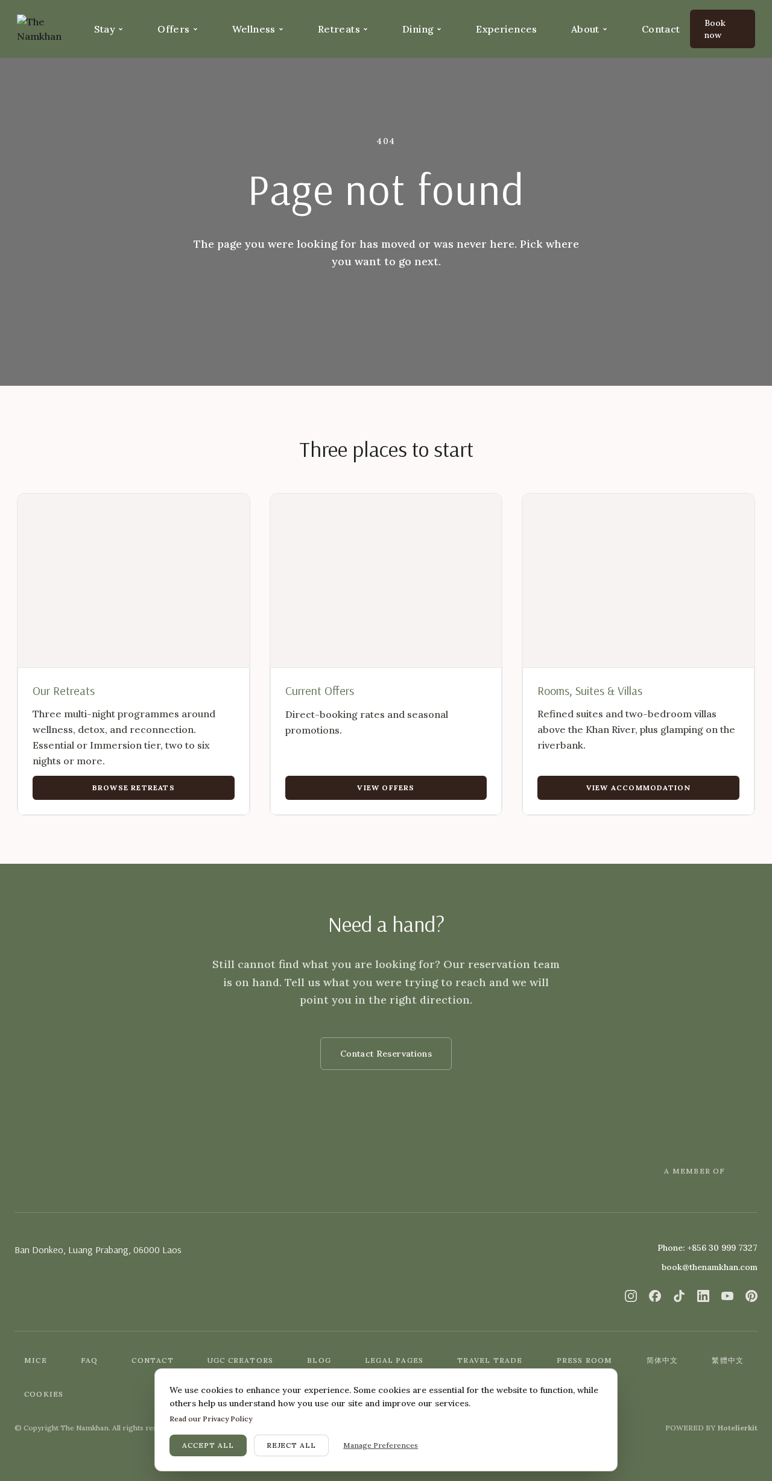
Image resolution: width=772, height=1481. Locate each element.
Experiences (506, 29)
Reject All (292, 1445)
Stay (105, 29)
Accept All (208, 1445)
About (585, 29)
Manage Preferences (380, 1445)
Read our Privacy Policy (210, 1418)
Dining (418, 29)
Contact (661, 29)
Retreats (339, 29)
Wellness (254, 29)
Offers (173, 29)
